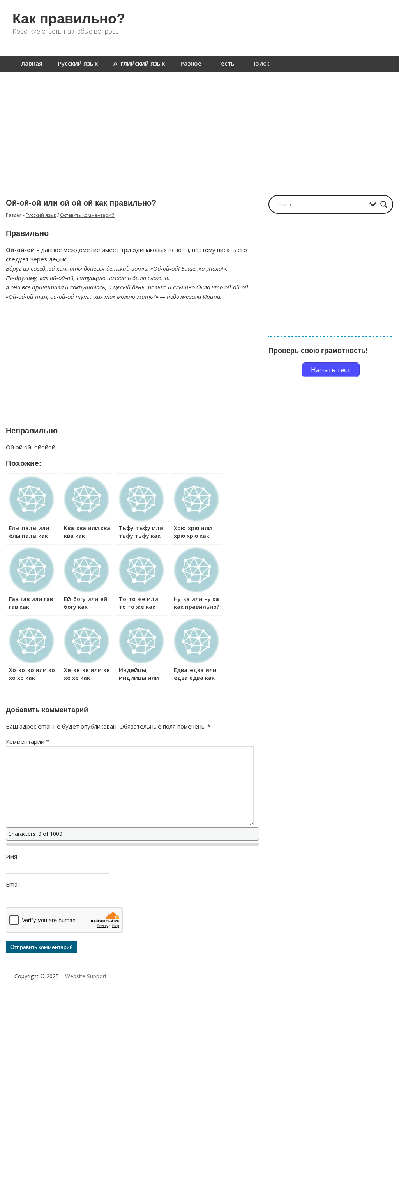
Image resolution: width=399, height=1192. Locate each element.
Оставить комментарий (87, 215)
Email (13, 884)
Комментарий (27, 741)
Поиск (260, 63)
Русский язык (78, 63)
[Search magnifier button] (383, 204)
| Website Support (83, 976)
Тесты (226, 63)
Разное (190, 63)
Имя (11, 856)
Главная (30, 63)
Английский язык (139, 63)
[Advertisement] (199, 129)
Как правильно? (68, 19)
